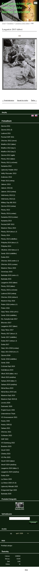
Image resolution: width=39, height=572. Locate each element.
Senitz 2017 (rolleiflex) (9, 337)
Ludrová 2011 (6, 133)
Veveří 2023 (5, 450)
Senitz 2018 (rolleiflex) (9, 359)
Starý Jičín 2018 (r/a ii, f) (9, 352)
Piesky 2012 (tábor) (8, 159)
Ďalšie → (34, 100)
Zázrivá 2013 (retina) (8, 206)
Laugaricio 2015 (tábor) (22, 23)
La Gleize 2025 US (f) (8, 483)
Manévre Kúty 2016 (8, 301)
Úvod (3, 23)
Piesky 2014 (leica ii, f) (9, 232)
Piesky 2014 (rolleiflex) (9, 239)
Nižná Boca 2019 (7, 388)
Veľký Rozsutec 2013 (8, 173)
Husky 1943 (5, 421)
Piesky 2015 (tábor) (8, 286)
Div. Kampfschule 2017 (9, 319)
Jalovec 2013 (6, 184)
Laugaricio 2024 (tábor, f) (10, 468)
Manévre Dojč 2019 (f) (9, 399)
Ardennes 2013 (6, 177)
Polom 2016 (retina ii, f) (9, 304)
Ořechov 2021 (6, 432)
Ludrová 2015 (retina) (8, 293)
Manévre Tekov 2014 (8, 228)
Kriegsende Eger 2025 (9, 490)
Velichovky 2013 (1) (8, 195)
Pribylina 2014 (6, 246)
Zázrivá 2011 (5, 126)
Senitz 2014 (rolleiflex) (9, 253)
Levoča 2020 (5, 403)
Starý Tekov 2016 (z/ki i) (9, 312)
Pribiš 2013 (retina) (7, 181)
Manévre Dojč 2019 (8, 395)
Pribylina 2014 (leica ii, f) (9, 242)
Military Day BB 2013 (8, 202)
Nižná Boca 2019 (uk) (8, 392)
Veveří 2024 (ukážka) (8, 464)
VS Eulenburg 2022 (8, 443)
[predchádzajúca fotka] (5, 65)
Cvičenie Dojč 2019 (8, 366)
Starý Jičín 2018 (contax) (10, 348)
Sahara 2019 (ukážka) (9, 384)
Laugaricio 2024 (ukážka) (10, 472)
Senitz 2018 (5, 363)
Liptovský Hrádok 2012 (9, 170)
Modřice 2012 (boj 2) (8, 151)
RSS (26, 570)
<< (11, 533)
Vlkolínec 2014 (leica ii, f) (10, 250)
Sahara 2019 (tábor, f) (8, 381)
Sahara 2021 (5, 428)
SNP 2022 (4, 439)
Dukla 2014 (5, 257)
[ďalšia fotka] (33, 65)
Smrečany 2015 (6, 272)
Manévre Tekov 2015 (8, 268)
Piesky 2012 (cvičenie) (9, 162)
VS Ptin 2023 (5, 457)
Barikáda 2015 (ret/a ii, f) (9, 275)
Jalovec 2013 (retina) (8, 191)
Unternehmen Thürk (8, 414)
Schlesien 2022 (6, 435)
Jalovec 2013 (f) (6, 188)
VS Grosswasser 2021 (9, 417)
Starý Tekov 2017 (7, 330)
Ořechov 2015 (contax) (9, 264)
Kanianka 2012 (6, 166)
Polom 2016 (5, 308)
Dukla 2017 (5, 344)
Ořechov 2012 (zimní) (9, 141)
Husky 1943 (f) (6, 424)
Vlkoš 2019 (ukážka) (8, 377)
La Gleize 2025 (6, 479)
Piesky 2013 (5, 210)
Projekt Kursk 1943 (8, 410)
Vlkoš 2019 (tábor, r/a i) (9, 373)
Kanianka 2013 (6, 221)
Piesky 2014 (5, 235)
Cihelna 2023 (5, 454)
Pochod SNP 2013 (7, 224)
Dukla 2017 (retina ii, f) (9, 341)
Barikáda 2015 (6, 279)
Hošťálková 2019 (7, 370)
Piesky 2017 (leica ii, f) (9, 333)
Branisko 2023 (6, 446)
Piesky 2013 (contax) (8, 213)
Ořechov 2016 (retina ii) (9, 297)
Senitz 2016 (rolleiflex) (9, 315)
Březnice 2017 (6, 323)
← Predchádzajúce (8, 100)
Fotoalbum (10, 23)
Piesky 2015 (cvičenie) (9, 290)
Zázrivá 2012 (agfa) (8, 155)
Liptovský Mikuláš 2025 (9, 486)
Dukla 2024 (5, 475)
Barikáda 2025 (6, 494)
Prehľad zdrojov (6, 546)
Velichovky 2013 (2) (8, 199)
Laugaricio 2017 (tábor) (9, 326)
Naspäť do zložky (22, 100)
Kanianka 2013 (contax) (9, 217)
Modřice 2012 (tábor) (8, 144)
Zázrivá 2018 (5, 355)
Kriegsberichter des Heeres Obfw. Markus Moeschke (17, 8)
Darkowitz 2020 (6, 406)
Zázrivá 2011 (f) (6, 130)
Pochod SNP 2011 (7, 137)
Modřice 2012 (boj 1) (8, 148)
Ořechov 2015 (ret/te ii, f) (10, 261)
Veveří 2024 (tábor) (8, 461)
